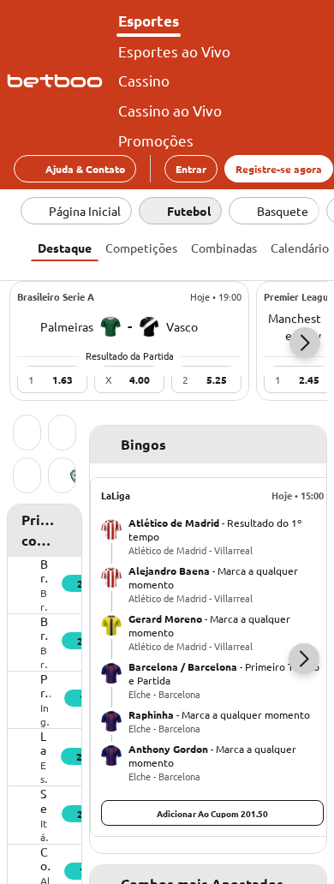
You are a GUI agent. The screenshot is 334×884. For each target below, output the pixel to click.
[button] (304, 342)
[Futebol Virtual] (27, 477)
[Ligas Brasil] (62, 477)
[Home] (58, 81)
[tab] (64, 245)
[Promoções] (62, 434)
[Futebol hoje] (27, 434)
